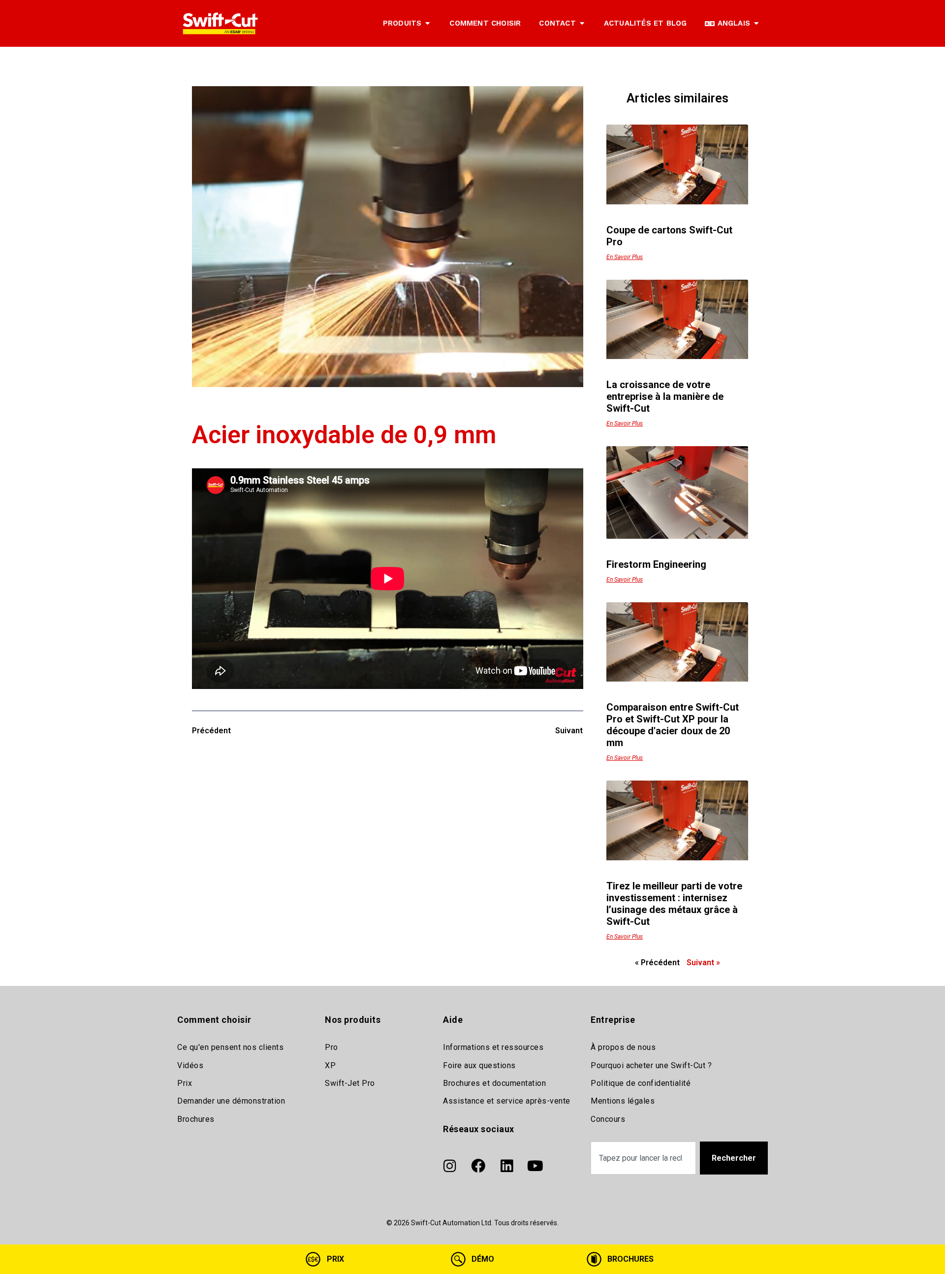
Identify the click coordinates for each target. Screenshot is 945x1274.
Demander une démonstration (231, 1101)
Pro (331, 1047)
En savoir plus (624, 257)
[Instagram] (449, 1165)
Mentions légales (623, 1101)
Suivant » (703, 962)
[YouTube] (535, 1165)
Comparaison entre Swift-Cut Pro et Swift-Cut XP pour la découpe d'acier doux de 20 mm (672, 725)
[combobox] (643, 1158)
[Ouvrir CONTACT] (582, 23)
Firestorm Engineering (656, 564)
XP (330, 1065)
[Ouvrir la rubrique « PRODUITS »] (427, 23)
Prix (184, 1083)
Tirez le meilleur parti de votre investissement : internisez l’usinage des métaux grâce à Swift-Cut (674, 903)
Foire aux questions (479, 1065)
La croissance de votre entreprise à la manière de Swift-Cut (665, 396)
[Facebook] (478, 1165)
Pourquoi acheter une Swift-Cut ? (651, 1065)
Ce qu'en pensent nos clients (230, 1047)
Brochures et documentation (494, 1083)
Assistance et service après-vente (506, 1101)
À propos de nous (623, 1047)
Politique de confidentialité (641, 1083)
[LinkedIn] (506, 1165)
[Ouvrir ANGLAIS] (756, 23)
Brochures (196, 1119)
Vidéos (190, 1065)
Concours (608, 1119)
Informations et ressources (493, 1047)
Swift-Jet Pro (350, 1083)
